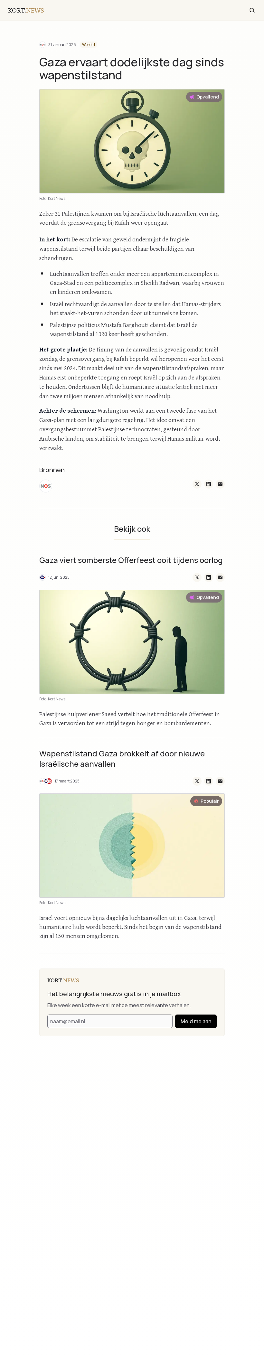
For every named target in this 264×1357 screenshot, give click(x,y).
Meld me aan (196, 1021)
